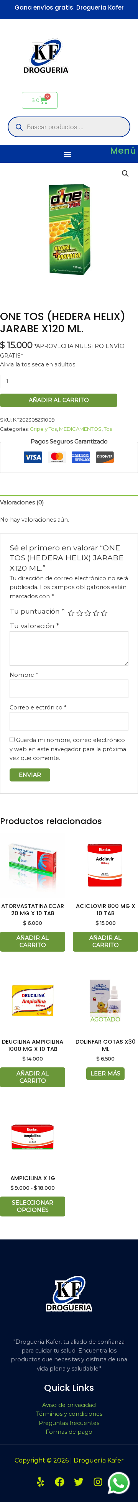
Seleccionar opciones (32, 1206)
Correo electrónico (38, 707)
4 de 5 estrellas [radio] (96, 613)
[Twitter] (79, 1482)
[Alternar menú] (67, 154)
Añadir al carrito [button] (32, 941)
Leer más (105, 1073)
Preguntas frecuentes (69, 1423)
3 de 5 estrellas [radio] (87, 613)
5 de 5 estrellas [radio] (104, 613)
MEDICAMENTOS (80, 429)
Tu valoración (34, 626)
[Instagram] (98, 1482)
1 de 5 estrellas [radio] (71, 613)
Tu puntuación (37, 611)
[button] (125, 174)
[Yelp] (40, 1482)
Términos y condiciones (69, 1413)
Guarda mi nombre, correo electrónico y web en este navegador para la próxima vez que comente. (68, 749)
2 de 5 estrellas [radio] (79, 613)
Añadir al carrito (59, 400)
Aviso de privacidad (69, 1405)
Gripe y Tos (43, 429)
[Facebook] (59, 1482)
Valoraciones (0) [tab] (22, 502)
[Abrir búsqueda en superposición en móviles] (69, 127)
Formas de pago (69, 1431)
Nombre (24, 674)
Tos (108, 429)
